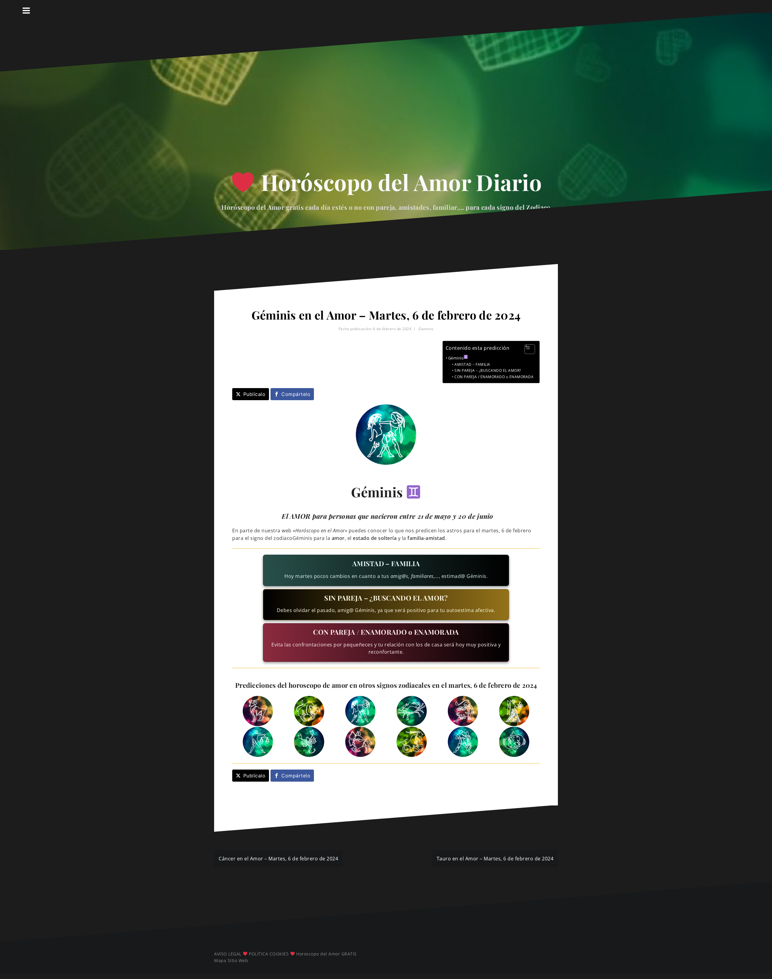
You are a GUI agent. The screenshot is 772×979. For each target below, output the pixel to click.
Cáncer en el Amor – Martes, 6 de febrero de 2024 (278, 858)
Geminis (426, 328)
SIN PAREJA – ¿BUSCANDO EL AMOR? (487, 370)
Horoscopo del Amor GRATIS (326, 954)
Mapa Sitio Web (231, 960)
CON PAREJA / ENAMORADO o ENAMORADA (493, 377)
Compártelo (295, 394)
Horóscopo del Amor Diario (398, 181)
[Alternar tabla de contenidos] (526, 349)
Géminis (456, 358)
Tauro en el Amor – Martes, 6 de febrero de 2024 (495, 858)
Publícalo (254, 394)
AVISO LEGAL (228, 954)
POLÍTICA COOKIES (269, 954)
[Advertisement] (386, 108)
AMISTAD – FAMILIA (472, 364)
